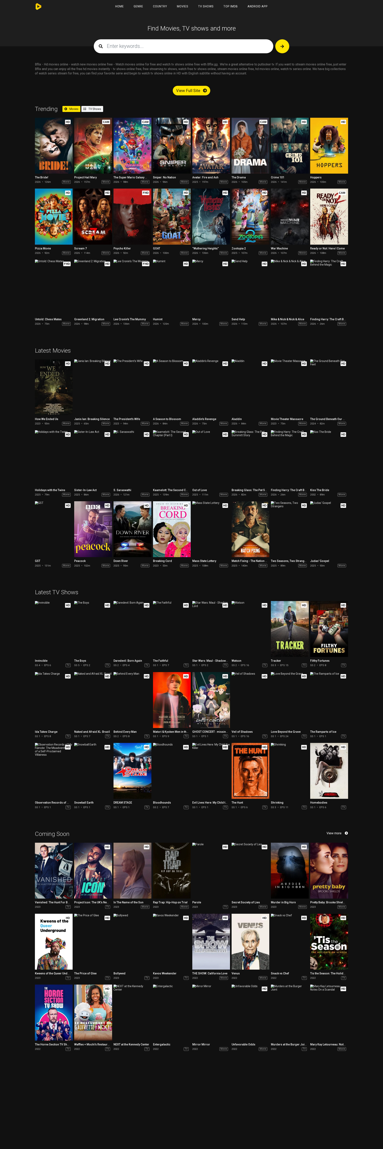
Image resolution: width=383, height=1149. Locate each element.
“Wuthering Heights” (205, 248)
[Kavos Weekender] (172, 942)
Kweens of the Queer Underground (57, 973)
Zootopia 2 (239, 248)
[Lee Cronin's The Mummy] (132, 287)
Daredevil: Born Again (128, 660)
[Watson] (250, 629)
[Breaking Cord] (172, 529)
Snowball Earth (84, 802)
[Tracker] (290, 629)
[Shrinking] (290, 771)
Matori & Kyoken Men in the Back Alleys (178, 731)
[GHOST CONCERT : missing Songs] (211, 700)
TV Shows (206, 6)
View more (334, 833)
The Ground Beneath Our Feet (329, 419)
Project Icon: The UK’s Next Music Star (98, 902)
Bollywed (119, 973)
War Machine (279, 248)
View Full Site (188, 90)
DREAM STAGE (123, 802)
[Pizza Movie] (54, 216)
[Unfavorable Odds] (250, 1012)
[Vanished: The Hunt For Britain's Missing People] (54, 871)
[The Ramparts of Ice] (329, 700)
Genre (138, 6)
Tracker (276, 660)
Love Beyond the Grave (286, 731)
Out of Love (199, 490)
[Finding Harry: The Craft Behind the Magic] (329, 287)
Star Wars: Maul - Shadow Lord (212, 660)
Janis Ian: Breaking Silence (92, 419)
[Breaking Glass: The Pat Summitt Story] (250, 458)
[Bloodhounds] (172, 771)
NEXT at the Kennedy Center (131, 1044)
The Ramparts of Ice (323, 731)
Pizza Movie (43, 248)
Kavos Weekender (165, 973)
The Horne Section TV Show (53, 1044)
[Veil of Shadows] (250, 700)
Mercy (196, 319)
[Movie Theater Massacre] (290, 387)
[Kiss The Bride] (329, 458)
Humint (157, 319)
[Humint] (172, 287)
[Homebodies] (329, 771)
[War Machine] (290, 216)
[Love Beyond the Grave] (290, 700)
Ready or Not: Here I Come (327, 248)
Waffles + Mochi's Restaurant (93, 1044)
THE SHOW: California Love (209, 973)
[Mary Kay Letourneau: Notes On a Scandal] (329, 1012)
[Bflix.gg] (39, 6)
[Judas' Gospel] (329, 529)
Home (119, 6)
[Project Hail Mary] (93, 146)
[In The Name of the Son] (132, 871)
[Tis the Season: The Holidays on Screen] (329, 942)
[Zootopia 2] (250, 216)
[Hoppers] (329, 146)
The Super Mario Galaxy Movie (133, 177)
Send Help (238, 319)
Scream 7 (80, 248)
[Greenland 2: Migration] (93, 287)
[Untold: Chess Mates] (54, 287)
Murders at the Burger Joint (289, 1044)
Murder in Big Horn (283, 902)
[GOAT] (172, 216)
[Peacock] (93, 529)
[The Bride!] (54, 146)
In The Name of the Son (128, 902)
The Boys (80, 660)
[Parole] (211, 871)
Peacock (80, 561)
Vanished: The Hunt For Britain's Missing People (66, 902)
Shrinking (277, 802)
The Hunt (237, 802)
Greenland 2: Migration (89, 319)
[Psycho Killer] (132, 216)
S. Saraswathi (122, 490)
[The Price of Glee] (93, 942)
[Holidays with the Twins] (54, 458)
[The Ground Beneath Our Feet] (329, 387)
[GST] (54, 529)
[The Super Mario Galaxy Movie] (132, 146)
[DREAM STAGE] (132, 771)
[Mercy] (211, 287)
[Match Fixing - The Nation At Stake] (250, 529)
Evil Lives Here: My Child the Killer (214, 802)
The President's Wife (127, 419)
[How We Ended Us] (54, 387)
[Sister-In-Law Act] (93, 458)
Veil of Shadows (242, 731)
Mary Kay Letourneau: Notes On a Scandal (337, 1044)
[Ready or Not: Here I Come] (329, 216)
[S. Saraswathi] (132, 458)
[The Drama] (250, 146)
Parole (196, 902)
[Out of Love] (211, 458)
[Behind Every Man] (132, 700)
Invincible (41, 660)
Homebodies (318, 802)
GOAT (156, 248)
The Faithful (160, 660)
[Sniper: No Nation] (172, 146)
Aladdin (237, 419)
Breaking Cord (162, 561)
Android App (258, 6)
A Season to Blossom (167, 419)
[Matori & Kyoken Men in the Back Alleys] (172, 700)
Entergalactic (161, 1044)
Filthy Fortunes (320, 660)
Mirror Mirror (201, 1044)
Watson (236, 660)
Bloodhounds (162, 802)
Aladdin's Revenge (204, 419)
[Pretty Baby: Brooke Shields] (329, 871)
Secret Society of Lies (246, 902)
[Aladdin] (250, 387)
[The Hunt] (250, 771)
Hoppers (316, 177)
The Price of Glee (85, 973)
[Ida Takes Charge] (54, 700)
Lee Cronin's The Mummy (130, 319)
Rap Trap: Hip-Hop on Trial (170, 902)
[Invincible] (54, 629)
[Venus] (250, 942)
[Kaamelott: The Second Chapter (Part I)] (172, 458)
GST (37, 561)
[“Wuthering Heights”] (211, 216)
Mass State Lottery (204, 561)
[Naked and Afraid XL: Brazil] (93, 700)
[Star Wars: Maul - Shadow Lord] (211, 629)
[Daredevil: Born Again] (132, 629)
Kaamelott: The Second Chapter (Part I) (178, 490)
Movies (182, 6)
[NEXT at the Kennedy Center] (132, 1012)
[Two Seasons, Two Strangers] (290, 529)
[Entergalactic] (172, 1012)
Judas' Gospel (319, 561)
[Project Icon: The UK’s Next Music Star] (93, 871)
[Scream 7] (93, 216)
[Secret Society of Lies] (250, 871)
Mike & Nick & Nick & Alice (287, 319)
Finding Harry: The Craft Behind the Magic (337, 319)
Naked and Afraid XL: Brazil (92, 731)
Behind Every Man (125, 731)
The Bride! (41, 177)
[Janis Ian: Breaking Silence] (93, 387)
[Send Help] (250, 287)
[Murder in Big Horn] (290, 871)
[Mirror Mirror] (211, 1012)
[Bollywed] (132, 942)
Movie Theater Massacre (287, 419)
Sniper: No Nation (164, 177)
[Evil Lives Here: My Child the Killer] (211, 771)
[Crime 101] (290, 146)
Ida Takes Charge (46, 731)
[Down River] (132, 529)
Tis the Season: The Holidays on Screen (336, 973)
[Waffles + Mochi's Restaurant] (93, 1012)
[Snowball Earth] (93, 771)
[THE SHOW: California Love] (211, 942)
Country (160, 6)
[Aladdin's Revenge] (211, 387)
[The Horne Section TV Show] (54, 1012)
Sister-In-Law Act (85, 490)
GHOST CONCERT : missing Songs (214, 731)
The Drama (239, 177)
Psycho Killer (122, 248)
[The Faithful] (172, 629)
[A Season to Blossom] (172, 387)
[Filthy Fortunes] (329, 629)
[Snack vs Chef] (290, 942)
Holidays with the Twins (50, 490)
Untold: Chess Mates (48, 319)
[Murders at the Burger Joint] (290, 1012)
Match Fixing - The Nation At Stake (253, 561)
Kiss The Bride (319, 490)
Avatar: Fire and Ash (205, 177)
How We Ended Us (46, 419)
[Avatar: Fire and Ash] (211, 146)
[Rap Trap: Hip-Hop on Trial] (172, 871)
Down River (121, 561)
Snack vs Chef (280, 973)
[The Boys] (93, 629)
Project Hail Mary (85, 177)
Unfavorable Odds (243, 1044)
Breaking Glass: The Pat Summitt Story (257, 490)
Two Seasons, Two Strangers (290, 561)
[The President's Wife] (132, 387)
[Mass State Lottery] (211, 529)
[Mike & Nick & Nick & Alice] (290, 287)
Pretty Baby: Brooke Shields (328, 902)
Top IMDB (230, 6)
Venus (236, 973)
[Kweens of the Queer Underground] (54, 942)
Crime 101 (277, 177)
